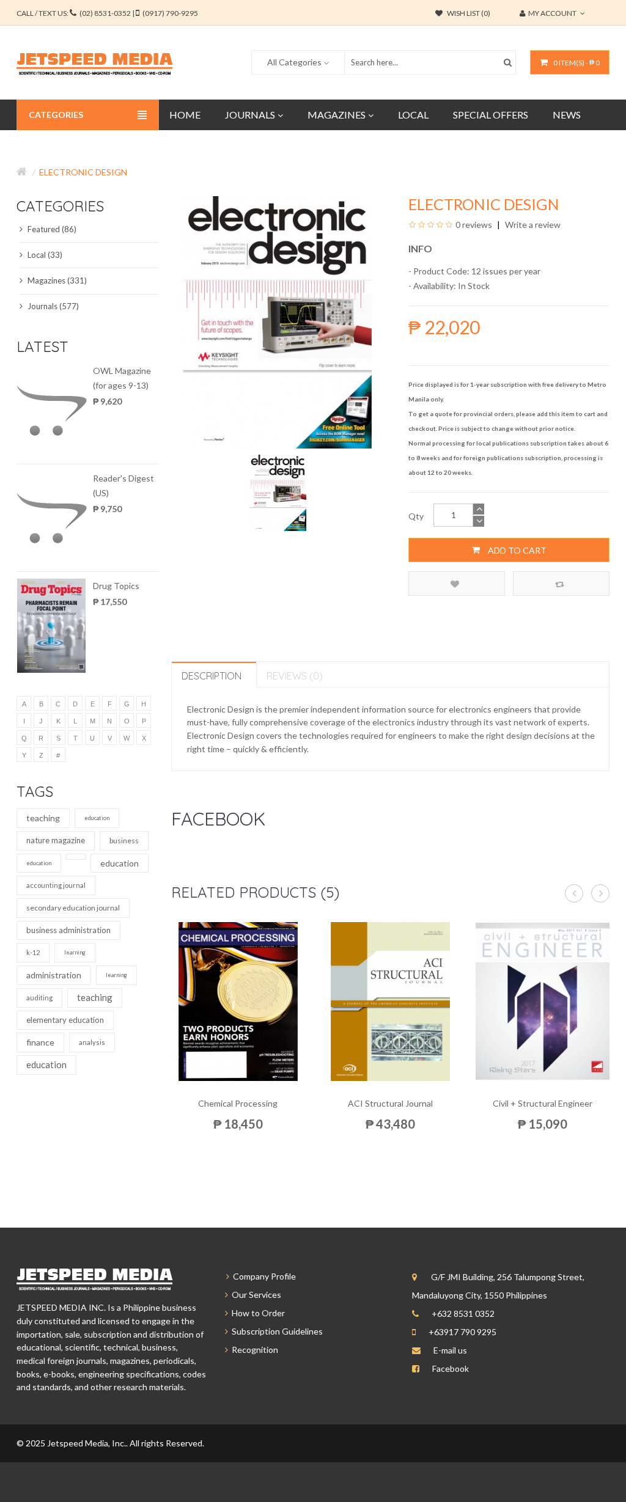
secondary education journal (73, 907)
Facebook (450, 1368)
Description (211, 676)
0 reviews (473, 224)
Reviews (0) (295, 676)
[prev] (574, 893)
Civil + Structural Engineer (542, 1103)
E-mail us (450, 1350)
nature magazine (55, 840)
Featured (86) (51, 229)
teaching (43, 818)
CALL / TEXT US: (107, 13)
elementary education (65, 1020)
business (124, 840)
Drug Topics (116, 586)
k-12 (33, 952)
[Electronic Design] (278, 491)
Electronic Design (83, 172)
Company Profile (262, 1276)
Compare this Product (561, 583)
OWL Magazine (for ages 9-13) (122, 377)
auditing (39, 998)
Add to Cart (516, 550)
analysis (92, 1042)
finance (40, 1042)
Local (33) (44, 255)
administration (53, 975)
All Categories (294, 62)
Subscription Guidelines (275, 1331)
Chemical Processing (238, 1103)
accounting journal (56, 885)
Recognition (253, 1349)
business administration (68, 930)
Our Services (254, 1294)
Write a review (532, 224)
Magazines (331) (56, 280)
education (96, 818)
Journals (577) (52, 306)
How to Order (256, 1313)
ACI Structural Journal (390, 1103)
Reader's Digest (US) (123, 485)
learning (75, 952)
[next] (600, 893)
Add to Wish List (456, 583)
